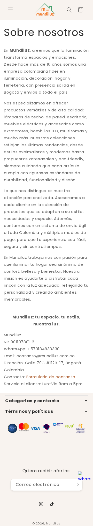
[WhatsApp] (84, 478)
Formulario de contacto (50, 376)
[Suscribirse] (76, 485)
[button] (10, 10)
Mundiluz (53, 523)
